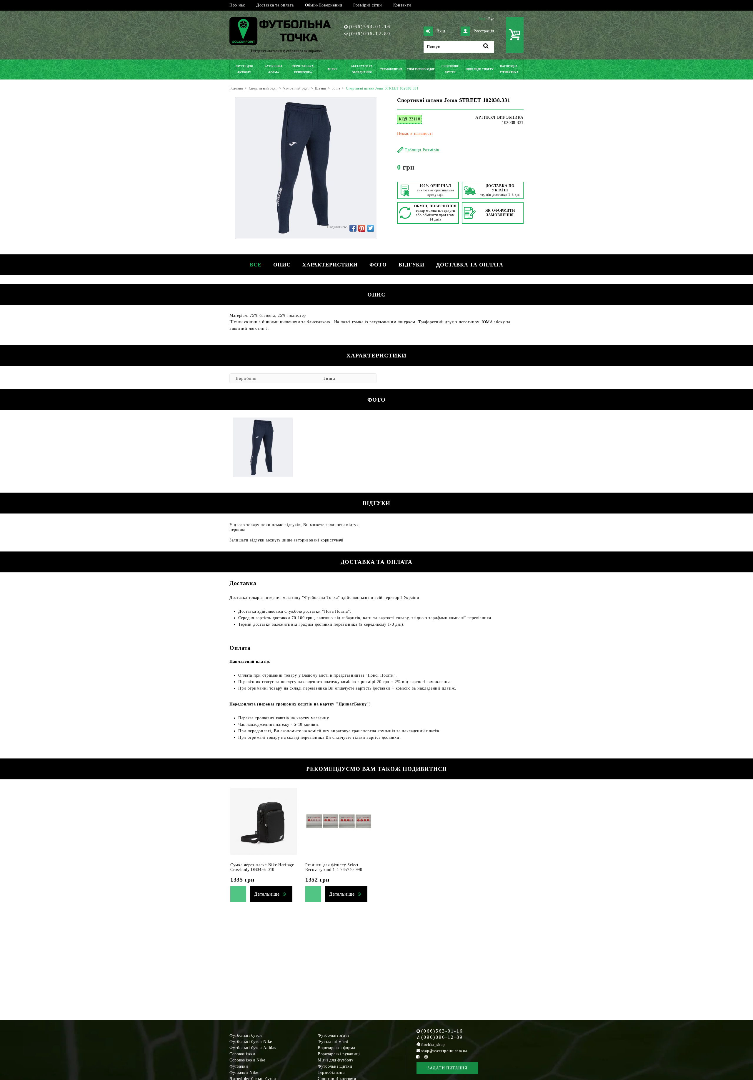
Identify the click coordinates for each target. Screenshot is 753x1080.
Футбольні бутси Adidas (252, 1048)
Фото (378, 264)
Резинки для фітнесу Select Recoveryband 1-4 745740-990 (333, 867)
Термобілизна (331, 1072)
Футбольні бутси (245, 1035)
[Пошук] (486, 47)
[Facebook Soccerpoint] (418, 1057)
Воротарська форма (336, 1048)
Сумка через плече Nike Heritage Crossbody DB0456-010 (262, 867)
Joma (329, 378)
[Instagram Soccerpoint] (426, 1057)
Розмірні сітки (367, 5)
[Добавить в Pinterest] (361, 228)
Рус (491, 19)
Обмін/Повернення (323, 5)
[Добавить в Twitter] (370, 228)
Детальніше (267, 894)
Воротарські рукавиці (339, 1054)
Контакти (402, 5)
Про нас (237, 5)
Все (255, 264)
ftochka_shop (433, 1044)
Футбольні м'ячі (333, 1035)
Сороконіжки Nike (247, 1060)
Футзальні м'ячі (333, 1041)
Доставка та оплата (275, 5)
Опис (282, 264)
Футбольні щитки (335, 1066)
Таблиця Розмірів (422, 150)
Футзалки (238, 1066)
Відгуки (411, 264)
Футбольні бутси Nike (250, 1041)
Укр (482, 19)
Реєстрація (484, 31)
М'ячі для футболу (336, 1060)
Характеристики (330, 264)
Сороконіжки (242, 1054)
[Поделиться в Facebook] (352, 228)
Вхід (441, 31)
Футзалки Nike (243, 1072)
